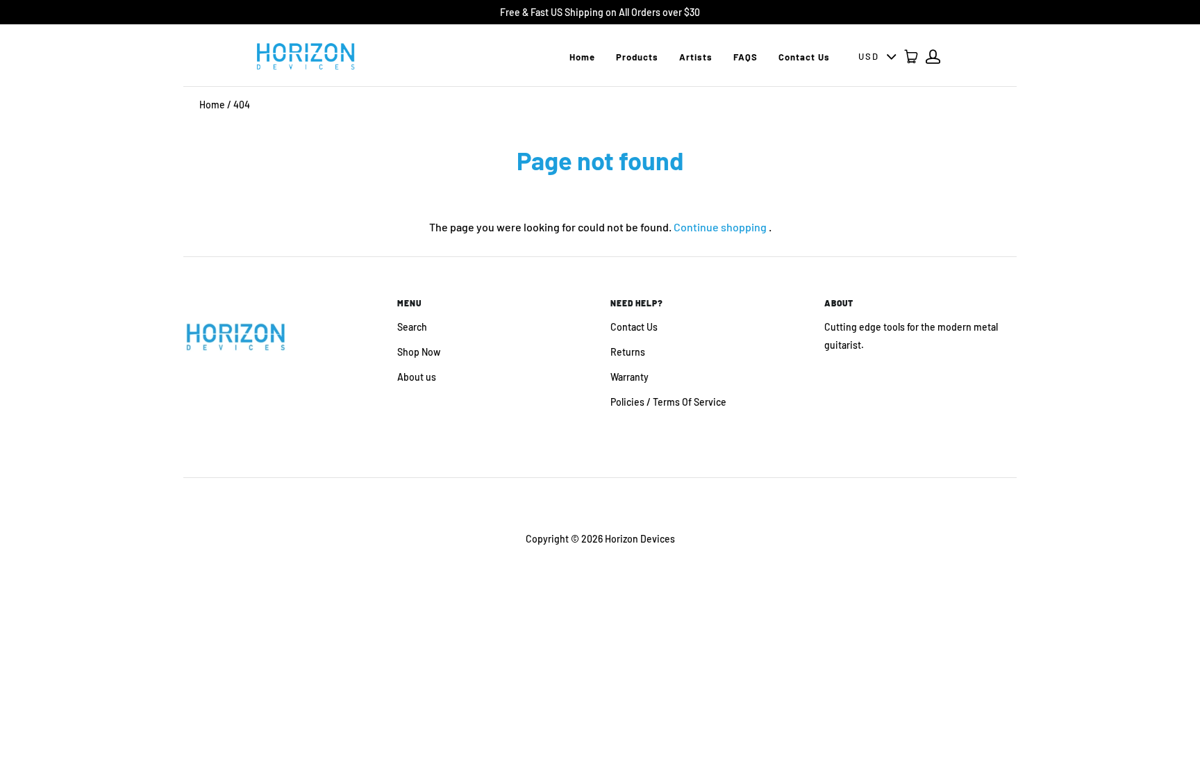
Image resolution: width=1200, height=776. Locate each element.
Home (582, 57)
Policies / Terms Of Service (668, 402)
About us (416, 377)
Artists (695, 57)
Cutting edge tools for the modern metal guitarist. (911, 336)
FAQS (745, 57)
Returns (627, 352)
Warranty (629, 377)
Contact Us (804, 57)
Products (637, 57)
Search (412, 327)
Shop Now (418, 352)
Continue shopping (720, 226)
